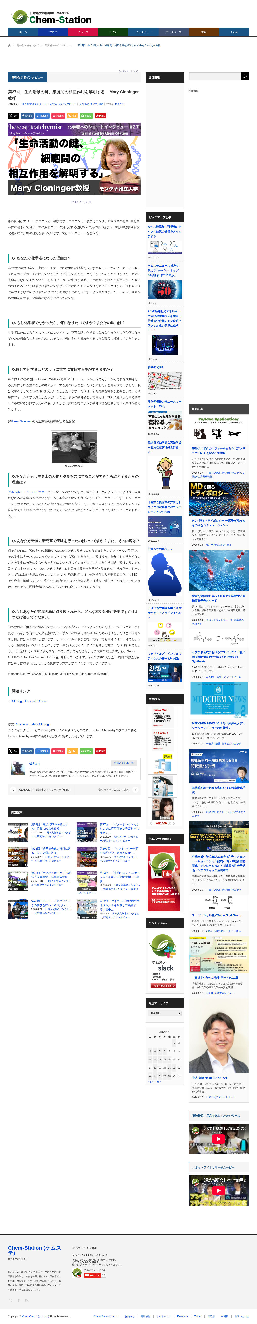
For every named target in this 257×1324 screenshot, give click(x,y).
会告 (229, 812)
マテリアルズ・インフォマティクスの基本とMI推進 (165, 656)
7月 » (158, 1081)
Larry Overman (22, 421)
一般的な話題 (213, 472)
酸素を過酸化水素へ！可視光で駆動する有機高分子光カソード (218, 598)
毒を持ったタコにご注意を (114, 789)
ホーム (23, 32)
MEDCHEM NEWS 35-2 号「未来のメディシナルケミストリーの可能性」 (218, 725)
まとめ (234, 32)
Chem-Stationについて (106, 1316)
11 (155, 1059)
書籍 (203, 32)
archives (210, 812)
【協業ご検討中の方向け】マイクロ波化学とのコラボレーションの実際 (165, 507)
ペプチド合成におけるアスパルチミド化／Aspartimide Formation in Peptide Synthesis (218, 657)
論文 (229, 544)
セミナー (221, 812)
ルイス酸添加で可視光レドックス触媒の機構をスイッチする (165, 231)
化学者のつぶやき (231, 472)
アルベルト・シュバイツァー (27, 492)
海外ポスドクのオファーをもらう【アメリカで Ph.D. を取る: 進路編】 (218, 450)
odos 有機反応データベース (225, 677)
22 (174, 1068)
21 (169, 1068)
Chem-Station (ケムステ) (34, 1250)
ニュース (83, 32)
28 (169, 1076)
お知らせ (130, 1316)
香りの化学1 (155, 367)
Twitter (197, 1316)
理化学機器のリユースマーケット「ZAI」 (165, 404)
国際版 (211, 1316)
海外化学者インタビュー (35, 104)
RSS (26, 1300)
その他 (209, 993)
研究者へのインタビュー (63, 104)
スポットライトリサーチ (219, 620)
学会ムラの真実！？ (160, 548)
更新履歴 (145, 1316)
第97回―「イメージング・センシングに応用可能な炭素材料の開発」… (120, 828)
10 (150, 1059)
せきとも (119, 104)
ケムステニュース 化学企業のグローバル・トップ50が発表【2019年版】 (163, 270)
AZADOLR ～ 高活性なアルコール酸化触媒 (44, 789)
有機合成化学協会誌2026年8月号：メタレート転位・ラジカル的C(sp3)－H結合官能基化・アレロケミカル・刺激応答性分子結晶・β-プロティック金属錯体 (218, 863)
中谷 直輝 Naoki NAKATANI (210, 1077)
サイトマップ (164, 1316)
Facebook (182, 1316)
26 (160, 1076)
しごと (113, 32)
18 (155, 1068)
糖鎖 (101, 104)
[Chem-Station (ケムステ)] (51, 17)
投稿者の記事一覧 (124, 763)
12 (160, 1059)
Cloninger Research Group (29, 701)
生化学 (93, 104)
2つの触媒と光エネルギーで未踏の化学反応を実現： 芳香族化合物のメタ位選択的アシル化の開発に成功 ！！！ (165, 321)
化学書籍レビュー (224, 993)
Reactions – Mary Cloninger (33, 724)
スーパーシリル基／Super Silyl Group (216, 915)
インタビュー (143, 32)
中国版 (224, 1316)
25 (155, 1076)
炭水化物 (84, 104)
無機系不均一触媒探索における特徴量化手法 (218, 790)
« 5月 (151, 1081)
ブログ (53, 32)
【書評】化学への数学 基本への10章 (215, 977)
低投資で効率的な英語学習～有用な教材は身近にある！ (165, 447)
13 (164, 1059)
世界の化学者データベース (220, 1097)
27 (164, 1076)
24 (150, 1076)
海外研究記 (206, 476)
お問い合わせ (242, 1316)
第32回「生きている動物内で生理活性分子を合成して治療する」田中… (120, 905)
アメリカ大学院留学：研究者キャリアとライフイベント (165, 612)
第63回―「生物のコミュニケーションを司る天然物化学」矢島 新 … (120, 877)
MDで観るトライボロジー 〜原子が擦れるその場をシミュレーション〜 (218, 523)
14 (169, 1059)
